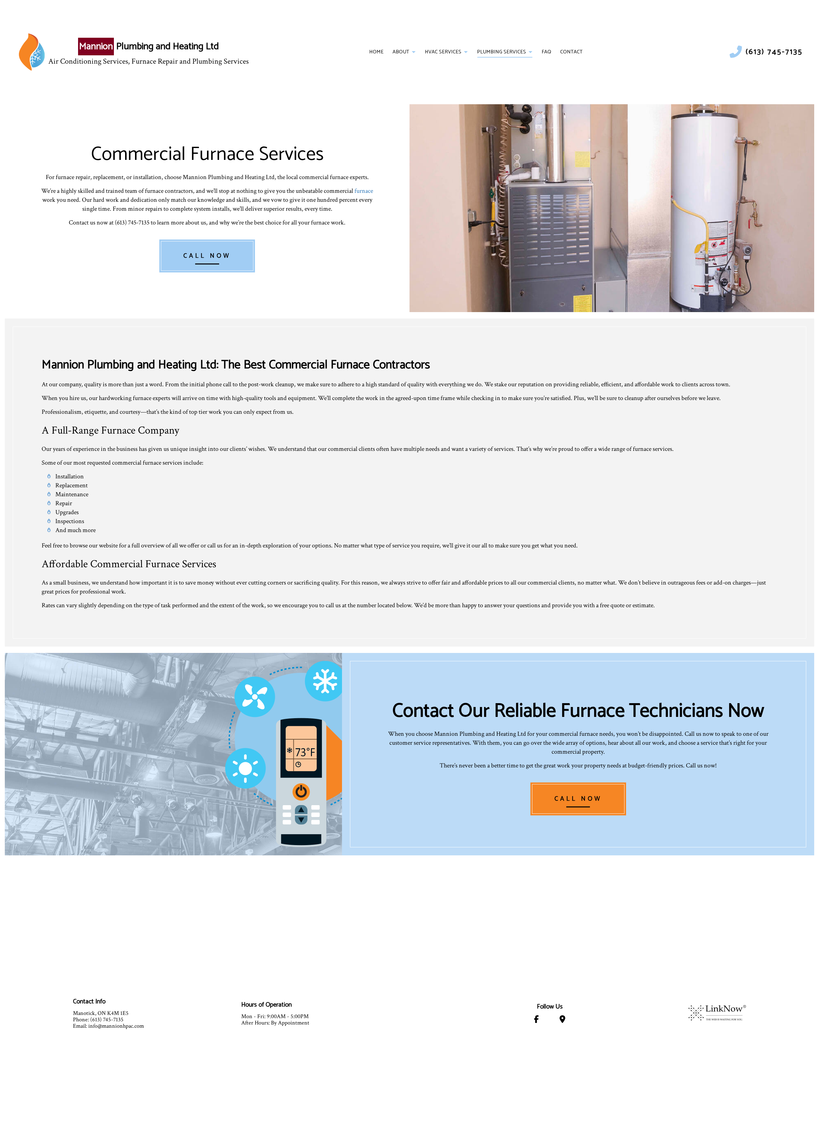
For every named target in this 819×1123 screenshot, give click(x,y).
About (401, 52)
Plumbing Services (501, 52)
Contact (571, 52)
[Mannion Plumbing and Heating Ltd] (31, 52)
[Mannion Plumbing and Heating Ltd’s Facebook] (536, 1020)
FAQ (546, 52)
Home (376, 52)
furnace (363, 191)
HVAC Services (443, 52)
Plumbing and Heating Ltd (149, 46)
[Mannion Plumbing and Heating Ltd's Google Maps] (562, 1020)
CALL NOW (207, 256)
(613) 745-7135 (774, 52)
